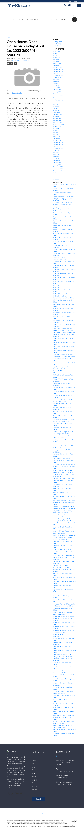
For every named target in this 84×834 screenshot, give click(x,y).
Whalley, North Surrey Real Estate (21, 60)
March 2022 (56, 161)
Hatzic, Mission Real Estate (62, 444)
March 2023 (56, 136)
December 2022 (58, 142)
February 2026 (57, 65)
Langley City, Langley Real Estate (64, 478)
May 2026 (56, 59)
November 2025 (58, 71)
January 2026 (57, 67)
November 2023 (58, 120)
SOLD (76, 15)
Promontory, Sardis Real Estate (63, 555)
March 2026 (57, 63)
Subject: (34, 780)
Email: (34, 767)
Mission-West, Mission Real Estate (64, 509)
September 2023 (58, 124)
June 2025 (56, 82)
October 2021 (57, 171)
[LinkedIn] (17, 793)
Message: (35, 786)
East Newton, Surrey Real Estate (64, 357)
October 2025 (57, 73)
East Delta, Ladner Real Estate (63, 355)
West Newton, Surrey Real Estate (64, 715)
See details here (18, 93)
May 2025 (56, 84)
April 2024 (56, 110)
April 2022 (56, 159)
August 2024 (57, 102)
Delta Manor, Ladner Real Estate (64, 332)
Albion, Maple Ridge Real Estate (63, 196)
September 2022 (58, 148)
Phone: (34, 773)
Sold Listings (57, 46)
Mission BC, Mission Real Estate (63, 507)
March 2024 (56, 112)
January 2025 (57, 92)
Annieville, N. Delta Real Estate (63, 203)
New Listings (57, 44)
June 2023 (56, 130)
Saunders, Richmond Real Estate (64, 604)
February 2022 (57, 163)
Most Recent (57, 51)
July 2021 (56, 177)
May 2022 (56, 157)
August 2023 (57, 126)
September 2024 (58, 100)
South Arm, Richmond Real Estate (64, 616)
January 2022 (57, 165)
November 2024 (58, 96)
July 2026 (56, 55)
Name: (34, 760)
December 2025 (58, 69)
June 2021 (56, 179)
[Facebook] (8, 793)
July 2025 (56, 79)
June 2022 (56, 154)
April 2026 (56, 61)
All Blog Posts (57, 42)
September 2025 (58, 75)
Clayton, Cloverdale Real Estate (63, 298)
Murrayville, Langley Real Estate (63, 519)
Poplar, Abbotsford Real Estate (63, 549)
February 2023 (57, 138)
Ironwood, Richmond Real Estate (64, 464)
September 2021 (58, 173)
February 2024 (57, 114)
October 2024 (57, 98)
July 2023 (56, 128)
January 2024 (57, 116)
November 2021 (58, 169)
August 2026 (57, 53)
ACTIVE (69, 15)
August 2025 (57, 78)
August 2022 (57, 150)
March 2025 (57, 88)
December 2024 (58, 94)
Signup (70, 1)
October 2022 (57, 146)
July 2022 (56, 152)
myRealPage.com (45, 813)
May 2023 (56, 132)
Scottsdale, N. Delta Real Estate (63, 606)
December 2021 (58, 167)
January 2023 (57, 140)
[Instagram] (21, 793)
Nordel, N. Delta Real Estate (62, 521)
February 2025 (57, 90)
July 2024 (56, 104)
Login (75, 1)
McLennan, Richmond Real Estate (64, 500)
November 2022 (58, 144)
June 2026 (56, 57)
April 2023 (56, 134)
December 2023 (58, 118)
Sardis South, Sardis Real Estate (63, 594)
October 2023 (57, 122)
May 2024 (56, 108)
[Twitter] (12, 793)
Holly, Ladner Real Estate (61, 458)
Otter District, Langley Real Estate (64, 535)
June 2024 (56, 106)
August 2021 (57, 175)
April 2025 (56, 86)
